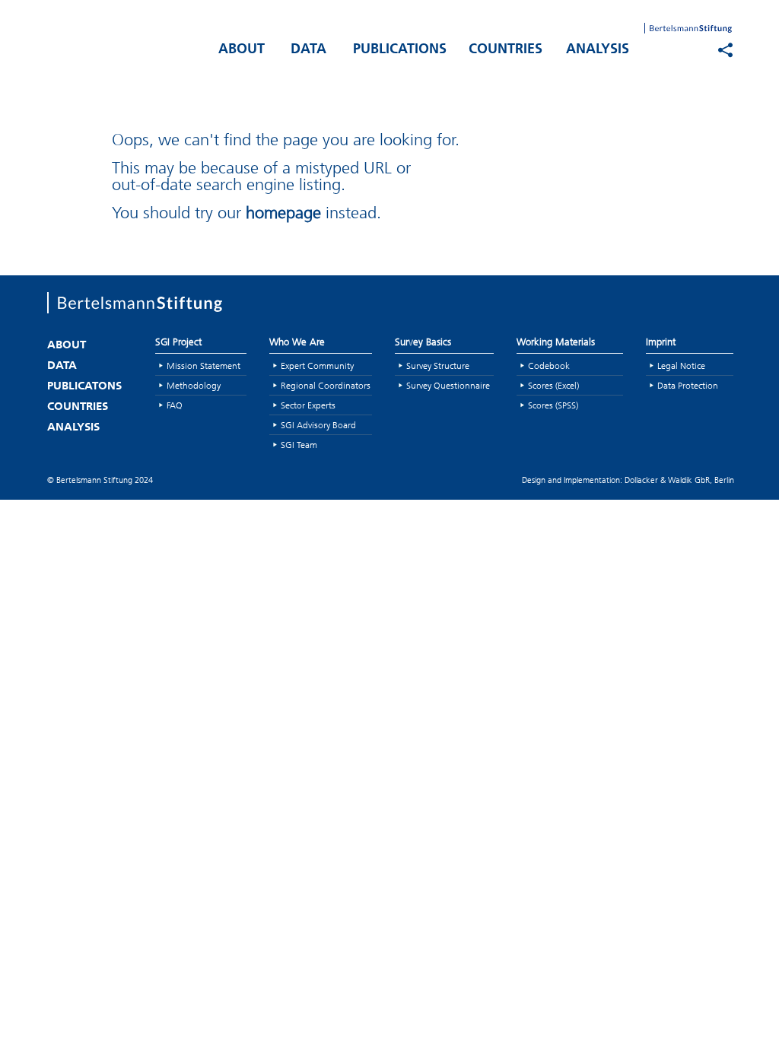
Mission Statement (203, 365)
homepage (283, 212)
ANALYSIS (597, 50)
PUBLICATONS (84, 386)
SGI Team (299, 444)
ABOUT (241, 50)
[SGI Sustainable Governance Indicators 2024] (123, 46)
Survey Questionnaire (448, 385)
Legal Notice (681, 365)
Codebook (549, 365)
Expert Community (317, 365)
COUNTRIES (505, 50)
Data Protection (687, 385)
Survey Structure (437, 365)
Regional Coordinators (325, 385)
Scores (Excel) (553, 385)
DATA (308, 50)
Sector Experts (308, 405)
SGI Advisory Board (318, 425)
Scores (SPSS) (553, 405)
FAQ (175, 405)
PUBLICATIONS (400, 50)
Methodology (194, 385)
